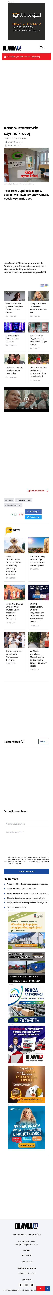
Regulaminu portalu (15, 859)
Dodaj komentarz (27, 871)
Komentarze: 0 (14, 145)
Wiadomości (26, 1262)
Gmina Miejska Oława (23, 500)
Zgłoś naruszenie (36, 490)
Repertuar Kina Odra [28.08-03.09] (21, 888)
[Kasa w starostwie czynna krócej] (26, 165)
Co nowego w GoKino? (16, 907)
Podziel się (34, 517)
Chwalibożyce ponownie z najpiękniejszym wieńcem (24, 56)
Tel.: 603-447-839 (26, 1241)
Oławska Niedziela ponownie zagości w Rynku (25, 898)
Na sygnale (26, 1255)
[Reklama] (26, 21)
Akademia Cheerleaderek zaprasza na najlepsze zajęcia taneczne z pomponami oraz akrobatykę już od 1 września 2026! (27, 884)
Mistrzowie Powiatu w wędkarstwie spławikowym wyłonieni (27, 893)
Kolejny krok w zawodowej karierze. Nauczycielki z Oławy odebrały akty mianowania (27, 902)
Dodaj (42, 741)
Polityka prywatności (26, 1273)
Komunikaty (9, 500)
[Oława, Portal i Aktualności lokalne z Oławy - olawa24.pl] (14, 48)
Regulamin (26, 1280)
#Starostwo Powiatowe (13, 505)
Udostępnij (34, 511)
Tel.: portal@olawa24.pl (26, 1244)
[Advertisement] (26, 92)
